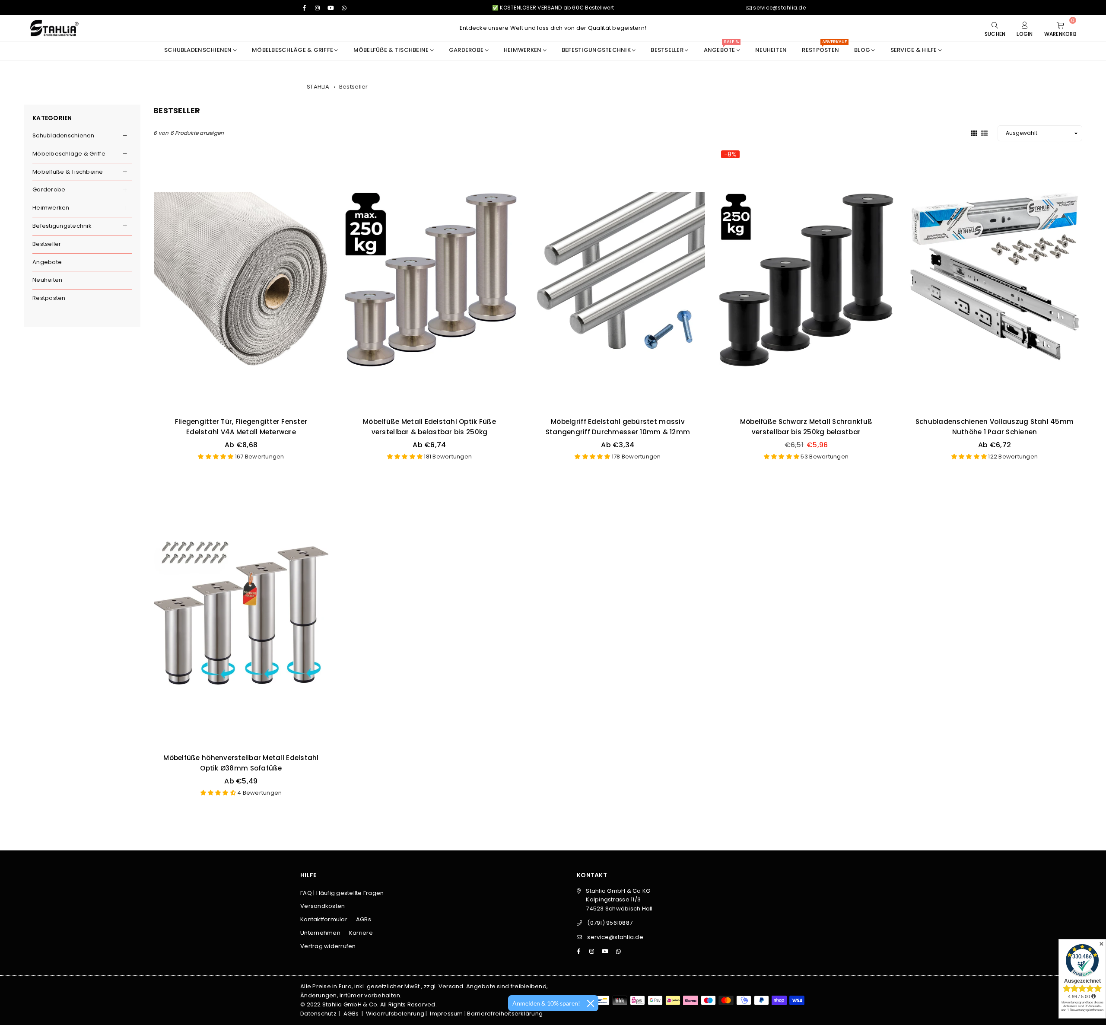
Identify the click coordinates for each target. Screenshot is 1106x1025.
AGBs (363, 919)
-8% (730, 154)
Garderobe (467, 50)
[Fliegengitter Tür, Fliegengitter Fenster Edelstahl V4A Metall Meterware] (241, 279)
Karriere (361, 933)
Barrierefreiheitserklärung (505, 1013)
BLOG (862, 50)
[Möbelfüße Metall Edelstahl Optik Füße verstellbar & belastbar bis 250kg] (429, 279)
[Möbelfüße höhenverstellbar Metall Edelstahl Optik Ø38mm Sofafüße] (241, 615)
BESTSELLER (668, 50)
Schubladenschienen (198, 50)
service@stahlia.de (779, 7)
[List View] (984, 132)
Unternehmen (320, 933)
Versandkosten (322, 906)
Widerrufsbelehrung (395, 1013)
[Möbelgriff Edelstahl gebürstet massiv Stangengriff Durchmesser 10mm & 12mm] (618, 279)
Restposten (823, 47)
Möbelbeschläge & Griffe (293, 50)
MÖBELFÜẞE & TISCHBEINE (391, 50)
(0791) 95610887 (609, 923)
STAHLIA (318, 87)
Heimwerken (523, 50)
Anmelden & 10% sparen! (546, 1003)
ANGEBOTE (721, 47)
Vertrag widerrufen (328, 946)
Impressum (446, 1013)
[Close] (590, 1003)
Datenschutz (318, 1013)
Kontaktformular (323, 919)
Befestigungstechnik (597, 50)
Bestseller (353, 87)
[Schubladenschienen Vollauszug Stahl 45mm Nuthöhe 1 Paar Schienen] (994, 279)
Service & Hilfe (914, 50)
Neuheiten (771, 50)
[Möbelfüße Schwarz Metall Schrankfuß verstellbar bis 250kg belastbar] (806, 279)
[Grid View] (974, 132)
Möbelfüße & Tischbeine (67, 172)
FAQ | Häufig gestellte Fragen (342, 893)
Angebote (47, 262)
